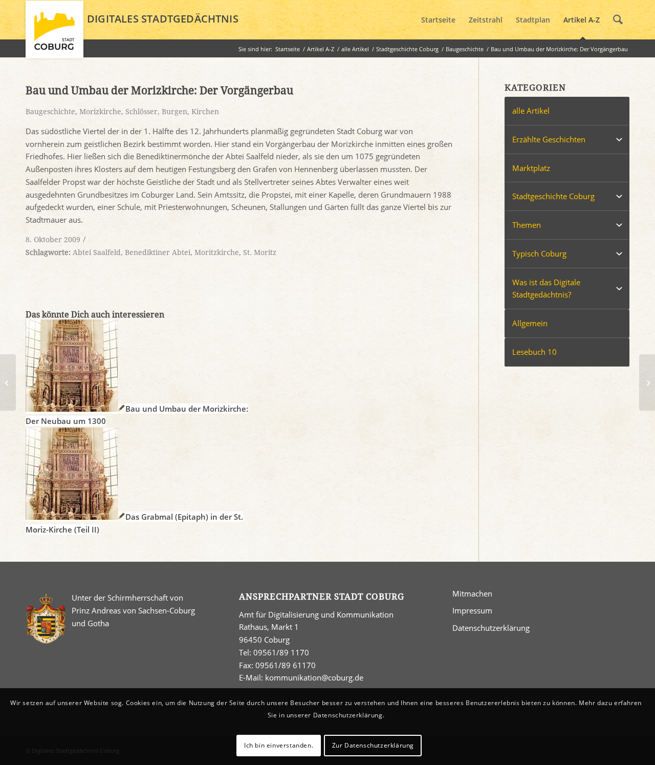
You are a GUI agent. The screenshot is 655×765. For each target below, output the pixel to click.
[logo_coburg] (54, 34)
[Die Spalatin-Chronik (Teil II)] (8, 382)
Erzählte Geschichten (548, 139)
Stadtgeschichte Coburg (553, 196)
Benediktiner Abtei (157, 252)
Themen (526, 225)
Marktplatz (531, 168)
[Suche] (617, 20)
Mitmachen (472, 593)
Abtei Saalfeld (97, 252)
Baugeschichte (50, 112)
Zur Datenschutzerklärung (373, 745)
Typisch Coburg (539, 253)
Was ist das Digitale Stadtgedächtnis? (546, 288)
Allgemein (530, 323)
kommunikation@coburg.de (314, 677)
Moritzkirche (216, 252)
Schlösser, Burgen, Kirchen (172, 112)
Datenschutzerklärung (491, 628)
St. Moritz (259, 252)
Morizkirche (100, 112)
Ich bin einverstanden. (278, 745)
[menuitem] (438, 20)
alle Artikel (531, 110)
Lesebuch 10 (534, 352)
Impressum (472, 610)
